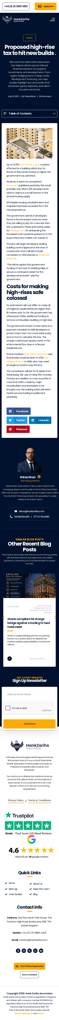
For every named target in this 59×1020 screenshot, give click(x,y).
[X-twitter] (29, 951)
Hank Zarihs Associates (35, 354)
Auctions (41, 605)
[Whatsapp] (35, 951)
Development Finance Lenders (41, 611)
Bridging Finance (42, 608)
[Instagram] (24, 951)
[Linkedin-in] (41, 951)
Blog (49, 605)
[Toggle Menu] (52, 19)
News (29, 37)
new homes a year (29, 164)
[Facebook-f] (18, 951)
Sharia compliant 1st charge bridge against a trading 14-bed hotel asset (28, 623)
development (17, 230)
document (12, 185)
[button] (54, 113)
